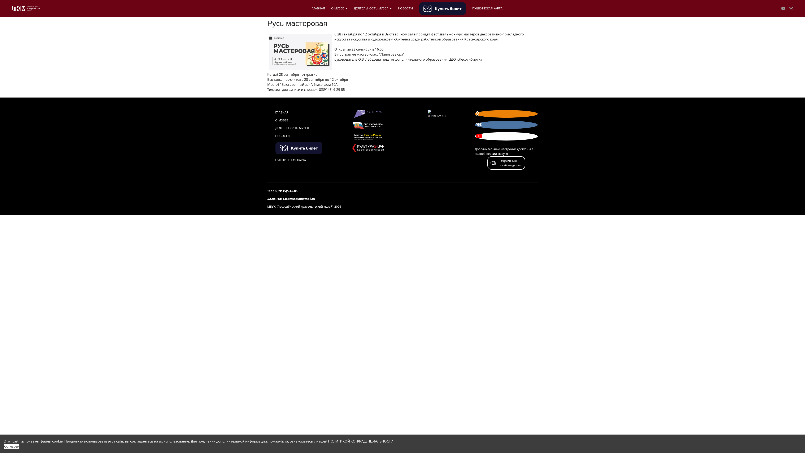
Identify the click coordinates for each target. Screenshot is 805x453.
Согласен (11, 446)
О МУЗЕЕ (337, 8)
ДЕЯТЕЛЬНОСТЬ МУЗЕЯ (371, 8)
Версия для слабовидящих (511, 163)
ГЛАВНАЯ (318, 8)
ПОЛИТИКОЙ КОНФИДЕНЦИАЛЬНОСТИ (360, 441)
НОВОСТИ (405, 8)
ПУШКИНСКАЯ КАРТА (487, 8)
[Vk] (791, 8)
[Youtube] (783, 8)
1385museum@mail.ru (299, 199)
